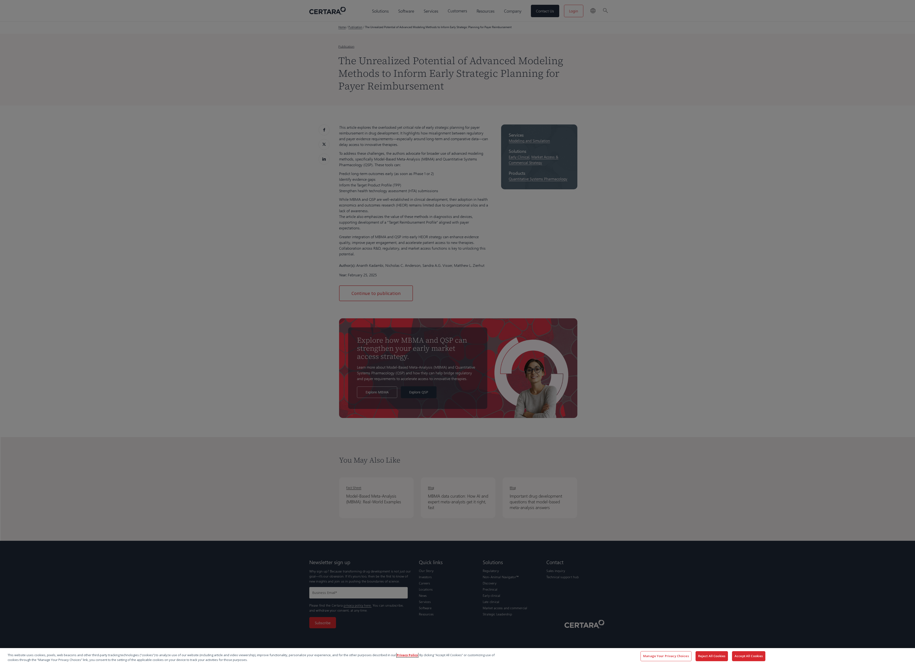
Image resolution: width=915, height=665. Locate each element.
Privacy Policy (407, 655)
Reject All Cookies (711, 656)
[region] (457, 656)
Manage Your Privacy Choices (666, 656)
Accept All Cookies (749, 656)
